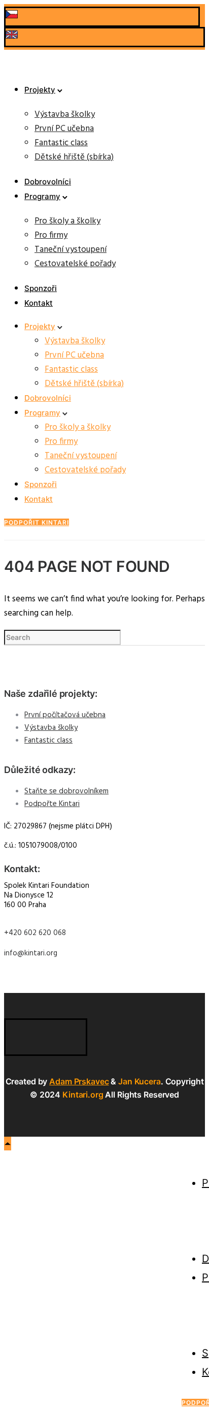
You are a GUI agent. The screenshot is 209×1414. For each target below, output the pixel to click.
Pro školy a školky (67, 221)
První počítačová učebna (65, 715)
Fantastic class (61, 143)
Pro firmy (50, 235)
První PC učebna (64, 129)
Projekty (39, 89)
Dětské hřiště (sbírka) (74, 157)
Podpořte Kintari (52, 804)
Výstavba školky (64, 114)
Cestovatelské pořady (75, 264)
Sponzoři (40, 288)
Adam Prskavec (79, 1081)
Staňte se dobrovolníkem (66, 791)
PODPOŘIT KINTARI (36, 522)
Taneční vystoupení (70, 249)
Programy (42, 196)
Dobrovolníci (47, 181)
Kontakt (38, 303)
